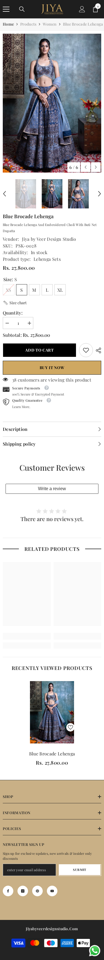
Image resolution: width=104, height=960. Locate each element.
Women (49, 24)
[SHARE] (97, 350)
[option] (52, 103)
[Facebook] (8, 891)
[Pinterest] (37, 891)
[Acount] (82, 9)
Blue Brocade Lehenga (52, 754)
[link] (86, 350)
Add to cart (39, 350)
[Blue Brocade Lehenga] (52, 712)
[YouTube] (52, 891)
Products (28, 24)
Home (8, 24)
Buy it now (52, 367)
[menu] (6, 9)
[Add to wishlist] (70, 727)
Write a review (52, 488)
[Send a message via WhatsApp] (94, 950)
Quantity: (12, 313)
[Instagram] (22, 891)
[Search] (22, 9)
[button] (85, 167)
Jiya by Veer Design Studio (49, 239)
